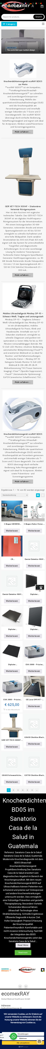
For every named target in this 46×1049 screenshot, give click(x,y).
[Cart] (39, 1041)
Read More (24, 945)
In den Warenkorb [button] (13, 710)
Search (38, 17)
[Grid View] (38, 495)
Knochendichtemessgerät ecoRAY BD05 (23, 434)
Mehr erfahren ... (23, 132)
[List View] (43, 495)
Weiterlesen (12, 531)
